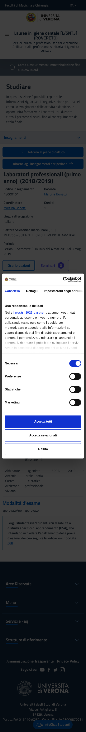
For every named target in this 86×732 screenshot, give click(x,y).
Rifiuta (43, 449)
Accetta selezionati (43, 435)
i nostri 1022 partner (29, 312)
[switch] (75, 376)
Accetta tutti (43, 421)
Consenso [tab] (12, 291)
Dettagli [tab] (32, 291)
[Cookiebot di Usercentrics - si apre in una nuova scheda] (63, 279)
